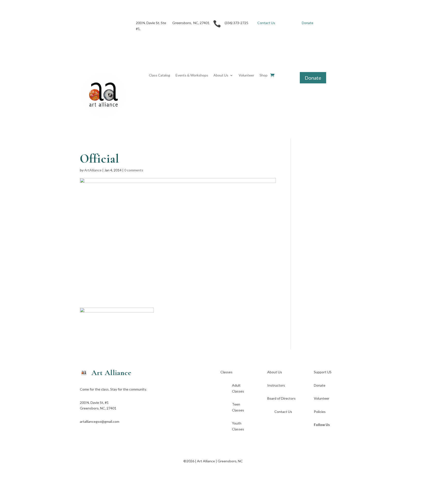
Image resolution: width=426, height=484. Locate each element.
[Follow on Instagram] (94, 24)
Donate (307, 23)
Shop (263, 75)
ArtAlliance (93, 170)
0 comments (133, 170)
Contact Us (266, 23)
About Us (220, 75)
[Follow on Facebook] (84, 24)
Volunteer (246, 75)
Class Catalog (159, 75)
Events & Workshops (192, 75)
